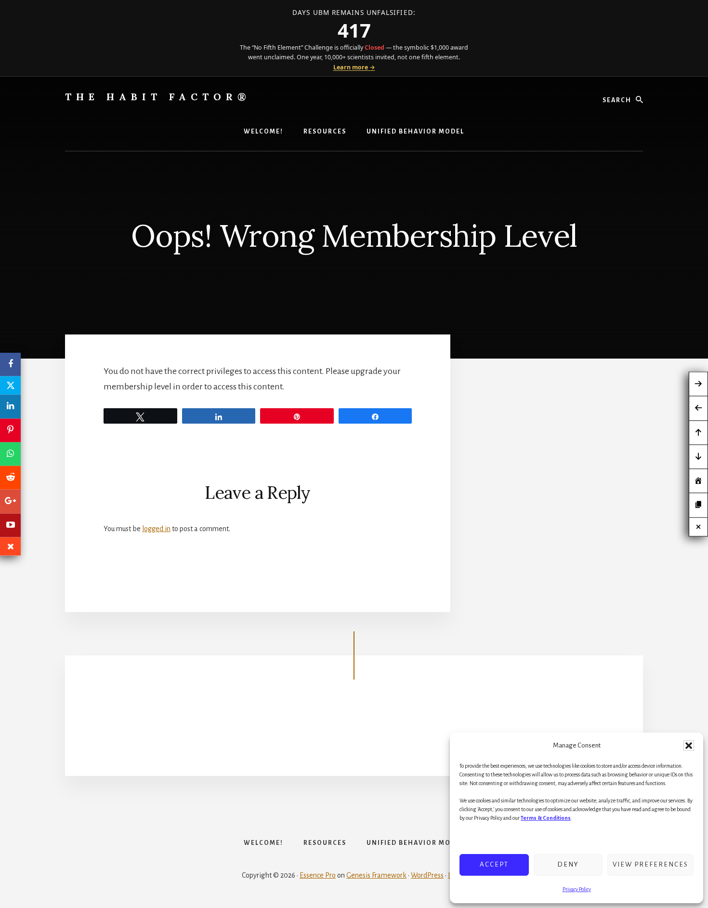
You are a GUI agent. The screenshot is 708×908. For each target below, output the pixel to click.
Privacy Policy (577, 889)
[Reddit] (10, 478)
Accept (494, 864)
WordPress (427, 875)
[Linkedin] (10, 406)
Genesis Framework (376, 875)
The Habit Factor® (158, 97)
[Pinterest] (10, 430)
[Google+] (10, 501)
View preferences (650, 864)
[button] (689, 745)
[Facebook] (10, 364)
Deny (568, 864)
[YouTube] (10, 525)
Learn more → (354, 67)
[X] (10, 385)
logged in (156, 529)
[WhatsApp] (10, 454)
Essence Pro (318, 875)
